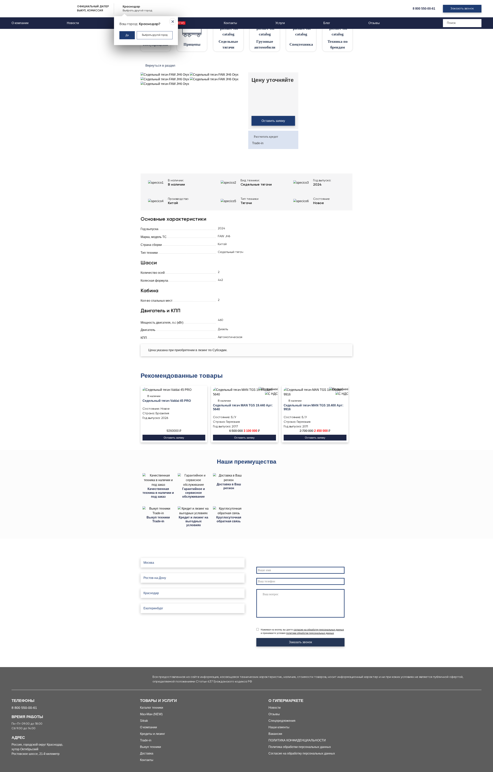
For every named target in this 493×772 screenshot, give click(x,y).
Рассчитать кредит (266, 136)
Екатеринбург (153, 608)
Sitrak (144, 720)
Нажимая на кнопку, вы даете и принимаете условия (302, 631)
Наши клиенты (278, 727)
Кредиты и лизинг (152, 733)
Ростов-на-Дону (154, 577)
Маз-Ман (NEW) (151, 714)
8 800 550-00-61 (424, 8)
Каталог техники (151, 707)
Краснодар (151, 593)
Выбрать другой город (155, 35)
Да (127, 35)
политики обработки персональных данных (310, 633)
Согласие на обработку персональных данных (301, 753)
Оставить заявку (273, 120)
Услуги (280, 23)
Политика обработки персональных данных (299, 747)
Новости (73, 23)
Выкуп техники (150, 747)
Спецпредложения (281, 720)
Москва (148, 562)
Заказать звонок (462, 8)
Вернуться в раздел (160, 65)
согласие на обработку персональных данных (318, 629)
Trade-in (257, 143)
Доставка (146, 753)
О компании (20, 23)
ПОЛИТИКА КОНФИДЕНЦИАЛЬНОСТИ (297, 740)
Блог (326, 23)
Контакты (230, 23)
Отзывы (374, 23)
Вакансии (275, 733)
